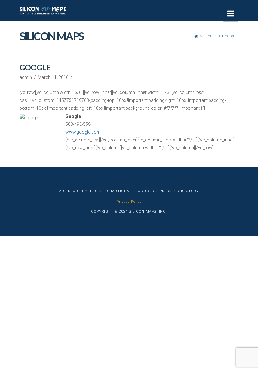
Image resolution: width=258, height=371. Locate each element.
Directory (188, 191)
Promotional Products (128, 191)
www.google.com (83, 132)
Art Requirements (78, 191)
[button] (231, 13)
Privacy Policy (129, 202)
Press (165, 191)
